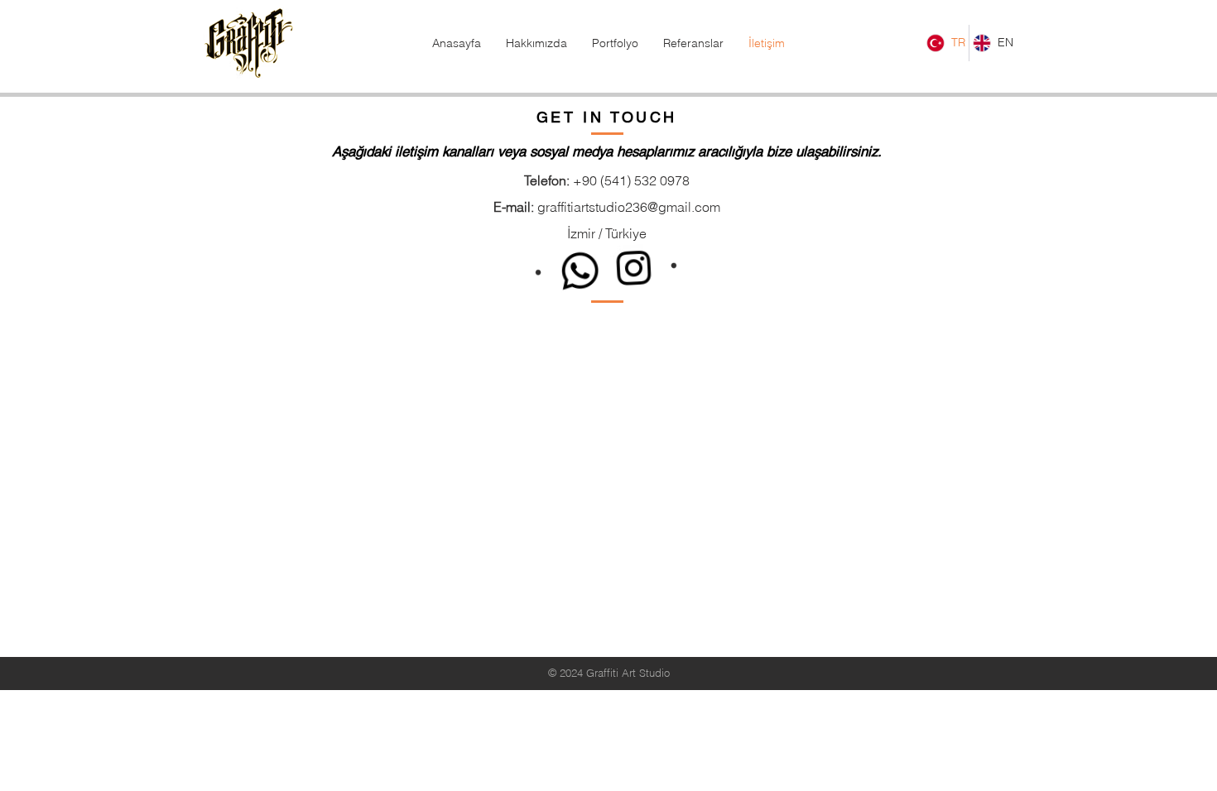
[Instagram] (634, 269)
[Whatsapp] (580, 269)
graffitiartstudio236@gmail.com (628, 207)
